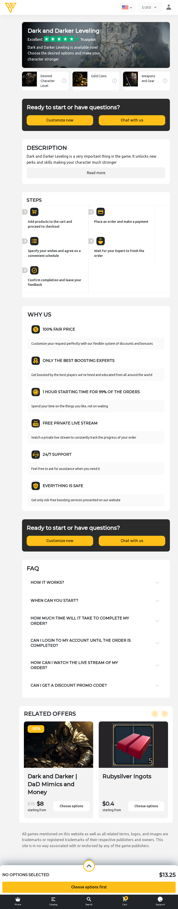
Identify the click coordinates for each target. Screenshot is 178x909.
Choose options (71, 806)
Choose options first (89, 887)
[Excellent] (69, 39)
